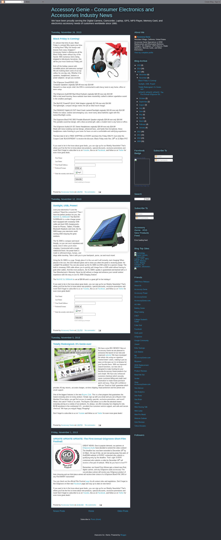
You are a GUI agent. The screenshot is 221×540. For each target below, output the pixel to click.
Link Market (138, 352)
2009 (139, 141)
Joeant (136, 344)
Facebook (101, 289)
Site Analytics (139, 392)
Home (91, 511)
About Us (137, 285)
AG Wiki (137, 304)
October (142, 98)
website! (108, 355)
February (142, 124)
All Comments (142, 218)
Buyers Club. (87, 395)
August (142, 105)
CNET (136, 316)
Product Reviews (140, 371)
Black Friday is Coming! (66, 38)
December (143, 75)
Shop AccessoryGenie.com (142, 383)
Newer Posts (59, 511)
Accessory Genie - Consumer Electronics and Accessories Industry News (102, 12)
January (142, 128)
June (141, 111)
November (143, 78)
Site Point (138, 396)
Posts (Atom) (96, 519)
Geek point (138, 333)
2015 (139, 65)
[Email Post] (99, 192)
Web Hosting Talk (140, 407)
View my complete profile (143, 53)
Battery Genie (139, 308)
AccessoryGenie (140, 297)
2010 (139, 138)
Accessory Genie (143, 37)
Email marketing (79, 182)
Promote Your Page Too (141, 186)
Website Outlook (140, 418)
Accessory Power (140, 293)
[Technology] (139, 253)
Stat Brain (138, 399)
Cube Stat (138, 325)
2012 (139, 132)
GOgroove (138, 337)
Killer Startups (139, 348)
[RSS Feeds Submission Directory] (135, 269)
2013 (139, 72)
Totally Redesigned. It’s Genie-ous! (72, 344)
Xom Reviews (139, 422)
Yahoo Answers (140, 426)
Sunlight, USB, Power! (65, 205)
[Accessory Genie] (142, 184)
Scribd (136, 378)
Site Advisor (138, 388)
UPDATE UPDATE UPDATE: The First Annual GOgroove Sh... (151, 93)
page (87, 481)
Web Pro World (140, 414)
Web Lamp (138, 411)
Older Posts (123, 511)
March (141, 121)
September (143, 102)
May (141, 115)
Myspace (137, 361)
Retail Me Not (139, 375)
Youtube (86, 289)
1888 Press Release (141, 282)
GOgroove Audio (89, 448)
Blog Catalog (139, 312)
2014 (139, 69)
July (141, 108)
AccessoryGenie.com (142, 301)
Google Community (141, 340)
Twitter (121, 289)
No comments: (90, 192)
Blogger (123, 535)
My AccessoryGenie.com (142, 357)
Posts (139, 214)
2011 (139, 135)
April (141, 118)
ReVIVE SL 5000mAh (61, 217)
